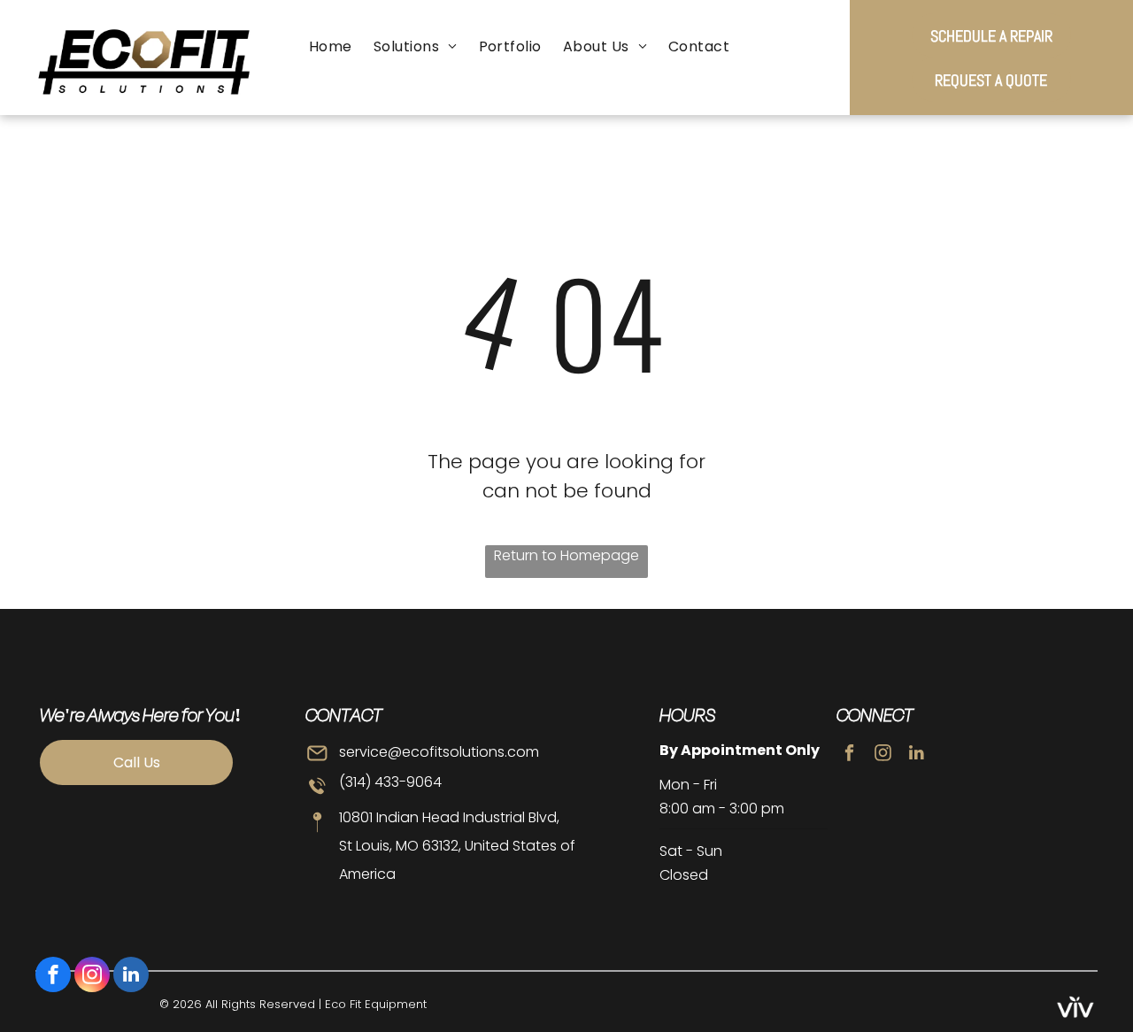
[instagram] (92, 977)
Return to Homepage (566, 555)
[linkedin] (131, 977)
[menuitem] (330, 47)
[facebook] (53, 977)
